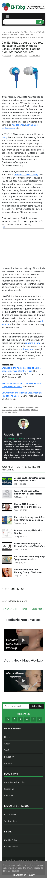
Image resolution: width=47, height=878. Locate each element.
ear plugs (30, 407)
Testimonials (10, 821)
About (7, 743)
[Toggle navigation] (7, 16)
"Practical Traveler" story (26, 174)
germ (37, 407)
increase (26, 410)
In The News (10, 814)
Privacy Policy (10, 846)
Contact (8, 763)
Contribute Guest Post (15, 782)
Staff (6, 750)
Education (9, 756)
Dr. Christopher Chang (14, 438)
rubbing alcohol (33, 343)
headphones (18, 124)
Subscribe (36, 706)
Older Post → (38, 608)
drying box (28, 349)
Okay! (32, 875)
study (4, 137)
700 (10, 407)
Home (24, 608)
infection (34, 410)
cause (15, 407)
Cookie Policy (10, 840)
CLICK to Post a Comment (14, 601)
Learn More (20, 875)
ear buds (22, 407)
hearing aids (31, 124)
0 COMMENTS (35, 56)
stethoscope (7, 412)
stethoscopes (8, 128)
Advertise (8, 795)
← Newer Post (9, 608)
